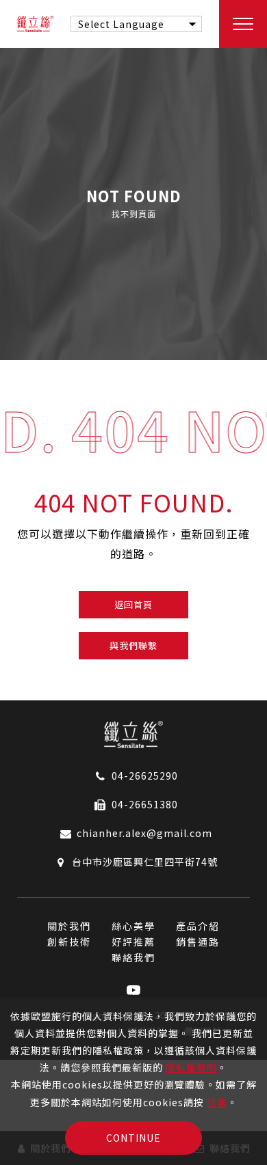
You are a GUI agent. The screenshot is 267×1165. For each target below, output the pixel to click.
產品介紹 (198, 926)
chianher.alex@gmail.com (144, 833)
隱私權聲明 (191, 1067)
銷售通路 (198, 941)
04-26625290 (145, 775)
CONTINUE (133, 1138)
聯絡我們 (133, 957)
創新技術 (69, 941)
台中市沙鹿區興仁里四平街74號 (145, 861)
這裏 (217, 1102)
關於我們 (69, 926)
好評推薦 (133, 941)
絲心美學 (133, 926)
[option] (133, 204)
